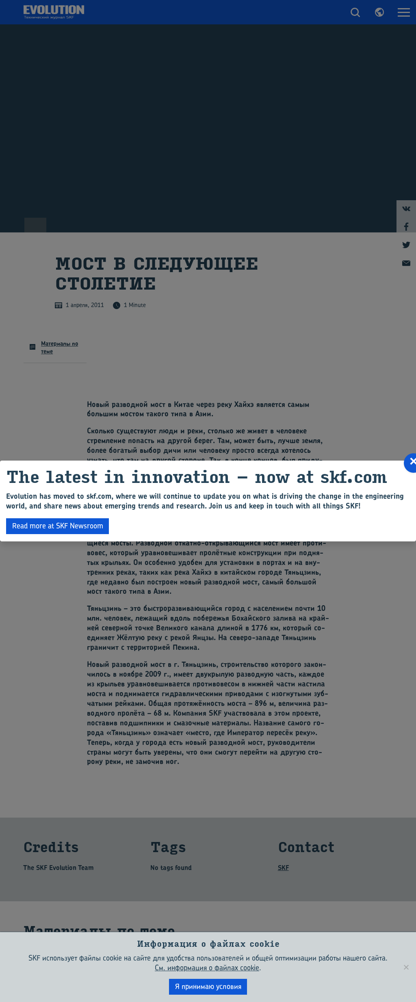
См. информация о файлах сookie (207, 968)
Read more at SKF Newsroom (57, 526)
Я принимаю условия (208, 986)
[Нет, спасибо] (406, 967)
